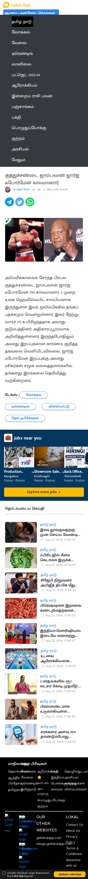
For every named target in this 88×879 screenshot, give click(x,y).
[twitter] (20, 204)
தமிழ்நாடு (15, 790)
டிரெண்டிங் (29, 783)
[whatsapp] (30, 204)
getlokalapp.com (48, 838)
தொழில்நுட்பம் (76, 771)
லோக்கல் (28, 771)
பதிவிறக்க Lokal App (69, 874)
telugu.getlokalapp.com (54, 844)
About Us (73, 831)
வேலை (27, 777)
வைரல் (57, 789)
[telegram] (10, 204)
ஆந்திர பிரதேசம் (15, 780)
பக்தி (55, 771)
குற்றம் (42, 806)
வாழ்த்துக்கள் (74, 783)
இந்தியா (57, 777)
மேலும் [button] (18, 159)
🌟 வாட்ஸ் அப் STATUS (43, 786)
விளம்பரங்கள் (75, 789)
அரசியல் (71, 777)
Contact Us (74, 825)
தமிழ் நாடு (22, 21)
